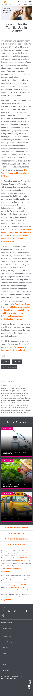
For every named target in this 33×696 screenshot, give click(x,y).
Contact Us (5, 670)
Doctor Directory (7, 642)
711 (5, 563)
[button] (24, 3)
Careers (4, 659)
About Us (5, 647)
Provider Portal (6, 628)
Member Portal (6, 636)
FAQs (4, 664)
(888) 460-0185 (20, 585)
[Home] (6, 3)
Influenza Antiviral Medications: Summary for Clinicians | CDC (14, 239)
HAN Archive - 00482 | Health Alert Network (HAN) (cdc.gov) (16, 232)
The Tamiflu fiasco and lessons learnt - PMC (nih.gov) (15, 173)
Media (4, 653)
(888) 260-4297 (22, 560)
